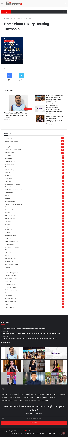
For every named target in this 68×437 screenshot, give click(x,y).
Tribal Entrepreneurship (11, 264)
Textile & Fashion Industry (12, 184)
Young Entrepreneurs (11, 147)
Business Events (9, 152)
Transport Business (10, 235)
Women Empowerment (30, 400)
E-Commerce (9, 192)
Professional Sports (10, 218)
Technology (8, 158)
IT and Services (9, 244)
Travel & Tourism (10, 201)
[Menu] (2, 4)
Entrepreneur (42, 394)
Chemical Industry (10, 210)
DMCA (42, 433)
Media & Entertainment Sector (13, 190)
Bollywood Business (10, 258)
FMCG (7, 195)
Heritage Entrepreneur (11, 273)
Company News (9, 138)
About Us (23, 433)
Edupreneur (8, 227)
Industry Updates (10, 284)
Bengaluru (4, 394)
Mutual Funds (9, 261)
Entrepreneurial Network (12, 247)
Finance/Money (9, 169)
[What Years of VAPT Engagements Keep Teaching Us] (34, 378)
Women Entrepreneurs (11, 141)
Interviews (8, 238)
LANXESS (38, 397)
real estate (52, 397)
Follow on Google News (59, 433)
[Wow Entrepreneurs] (13, 3)
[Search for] (66, 4)
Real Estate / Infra (10, 161)
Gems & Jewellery (10, 187)
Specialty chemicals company (9, 400)
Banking (7, 232)
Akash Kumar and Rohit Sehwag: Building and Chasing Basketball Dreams (15, 115)
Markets (7, 267)
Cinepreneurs (9, 293)
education (33, 394)
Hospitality (8, 175)
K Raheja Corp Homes (28, 397)
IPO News (8, 252)
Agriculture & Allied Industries (13, 204)
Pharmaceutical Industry (12, 241)
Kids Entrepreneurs (10, 298)
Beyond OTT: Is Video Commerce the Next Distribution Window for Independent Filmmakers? (37, 12)
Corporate (8, 155)
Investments (8, 221)
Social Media (8, 230)
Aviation (7, 212)
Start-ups (8, 172)
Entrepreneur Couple (11, 278)
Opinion (7, 167)
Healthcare (8, 144)
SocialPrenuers (9, 164)
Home (7, 18)
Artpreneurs (8, 250)
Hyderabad (62, 394)
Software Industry (10, 215)
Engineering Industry (11, 290)
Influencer (4, 397)
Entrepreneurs (9, 178)
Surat (21, 400)
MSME (7, 255)
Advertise (29, 433)
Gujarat (55, 394)
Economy (7, 224)
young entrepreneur (43, 400)
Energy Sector (9, 281)
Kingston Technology (15, 397)
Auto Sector (8, 181)
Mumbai (45, 397)
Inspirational (8, 295)
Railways (7, 304)
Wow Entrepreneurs (31, 431)
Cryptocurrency (9, 207)
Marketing (8, 198)
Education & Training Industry (13, 149)
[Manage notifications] (63, 433)
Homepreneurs (9, 307)
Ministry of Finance (10, 287)
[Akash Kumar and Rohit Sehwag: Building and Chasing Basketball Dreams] (12, 353)
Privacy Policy (48, 433)
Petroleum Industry (10, 301)
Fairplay (49, 394)
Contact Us (36, 433)
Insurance (8, 270)
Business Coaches (10, 275)
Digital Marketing (24, 394)
